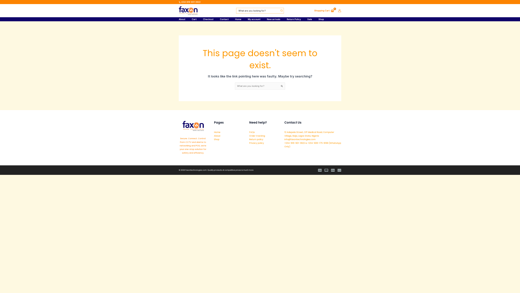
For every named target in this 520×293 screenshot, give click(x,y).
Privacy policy (256, 143)
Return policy (256, 139)
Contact (224, 19)
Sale (309, 19)
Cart (194, 19)
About (182, 19)
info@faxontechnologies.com (300, 139)
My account (254, 19)
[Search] (282, 10)
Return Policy (294, 19)
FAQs (252, 132)
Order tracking (257, 135)
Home (238, 19)
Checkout (208, 19)
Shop (321, 19)
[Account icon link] (339, 10)
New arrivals (273, 19)
